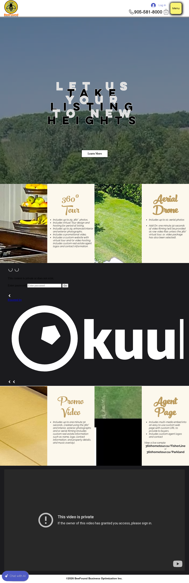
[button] (166, 12)
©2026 (70, 578)
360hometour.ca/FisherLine (165, 446)
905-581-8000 (148, 12)
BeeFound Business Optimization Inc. (98, 578)
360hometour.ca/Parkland (165, 452)
